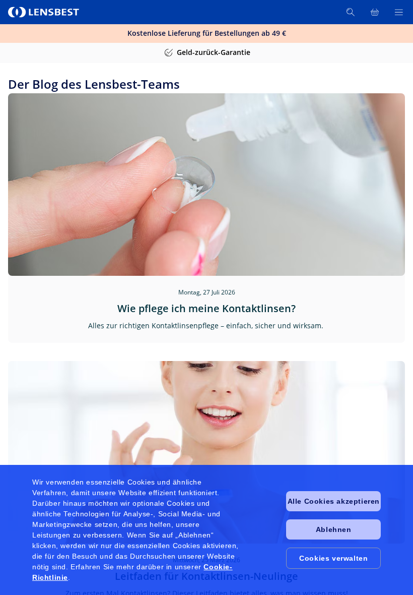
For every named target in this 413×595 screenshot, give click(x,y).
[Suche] (351, 12)
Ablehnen (334, 529)
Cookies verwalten (333, 558)
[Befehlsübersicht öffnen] (399, 12)
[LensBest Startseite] (44, 12)
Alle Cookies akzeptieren (334, 501)
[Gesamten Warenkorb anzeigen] (375, 12)
